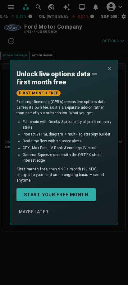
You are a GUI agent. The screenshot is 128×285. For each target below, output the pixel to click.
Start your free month (56, 194)
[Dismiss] (109, 68)
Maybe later (33, 211)
